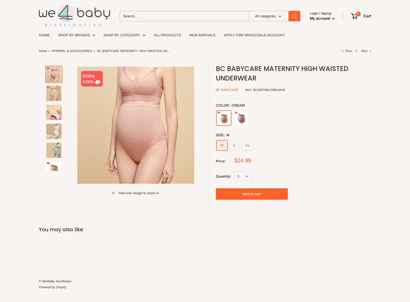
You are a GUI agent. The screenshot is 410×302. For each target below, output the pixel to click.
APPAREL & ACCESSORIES (72, 51)
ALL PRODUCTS (167, 35)
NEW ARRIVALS (202, 35)
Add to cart (251, 194)
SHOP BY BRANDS (74, 35)
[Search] (294, 16)
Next (364, 51)
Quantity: (223, 176)
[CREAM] (223, 118)
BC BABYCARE (227, 90)
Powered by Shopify (52, 287)
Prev (348, 51)
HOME (44, 35)
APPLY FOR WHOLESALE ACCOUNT (254, 35)
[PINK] (241, 118)
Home (43, 51)
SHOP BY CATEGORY (121, 35)
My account (320, 18)
